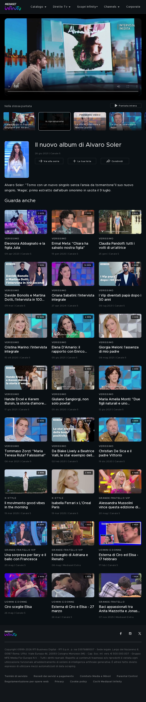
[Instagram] (130, 633)
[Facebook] (120, 633)
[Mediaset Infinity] (13, 7)
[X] (139, 633)
